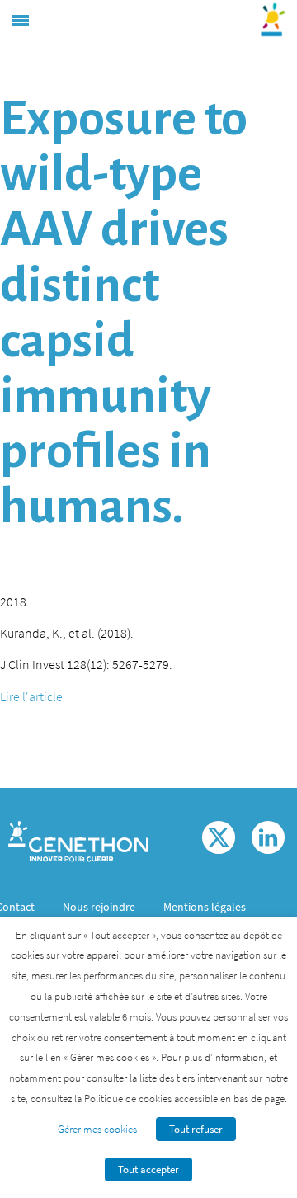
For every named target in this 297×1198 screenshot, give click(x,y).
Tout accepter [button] (148, 1170)
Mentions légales (204, 906)
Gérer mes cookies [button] (97, 1129)
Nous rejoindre (99, 906)
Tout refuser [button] (196, 1129)
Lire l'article (31, 696)
